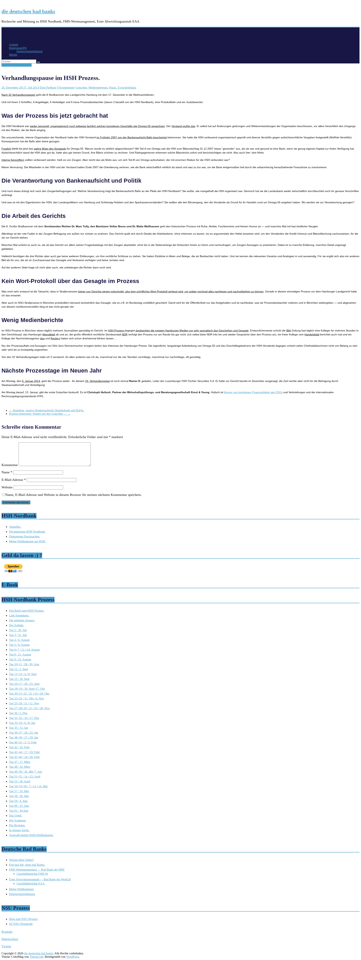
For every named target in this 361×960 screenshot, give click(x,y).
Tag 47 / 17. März (19, 761)
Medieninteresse (98, 87)
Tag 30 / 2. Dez (18, 713)
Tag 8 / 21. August (20, 654)
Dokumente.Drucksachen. (24, 536)
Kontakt (7, 932)
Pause (112, 87)
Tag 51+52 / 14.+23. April (24, 776)
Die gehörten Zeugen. (22, 620)
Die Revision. (17, 825)
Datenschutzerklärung (29, 51)
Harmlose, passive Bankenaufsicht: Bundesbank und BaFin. (46, 410)
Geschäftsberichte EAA (31, 883)
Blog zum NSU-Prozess (23, 919)
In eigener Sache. (19, 830)
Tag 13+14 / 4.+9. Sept (22, 674)
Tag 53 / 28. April (19, 781)
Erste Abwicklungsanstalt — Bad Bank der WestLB (40, 879)
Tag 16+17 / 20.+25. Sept (24, 683)
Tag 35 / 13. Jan (18, 727)
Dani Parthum (48, 87)
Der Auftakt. (16, 625)
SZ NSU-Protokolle (21, 923)
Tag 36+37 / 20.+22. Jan (23, 732)
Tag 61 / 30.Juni (18, 810)
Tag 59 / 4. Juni (18, 801)
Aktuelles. (15, 526)
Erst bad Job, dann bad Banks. (27, 864)
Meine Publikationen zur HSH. (27, 541)
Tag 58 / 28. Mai (19, 796)
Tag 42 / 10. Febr (19, 747)
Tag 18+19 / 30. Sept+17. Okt (27, 688)
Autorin (13, 44)
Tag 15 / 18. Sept (19, 679)
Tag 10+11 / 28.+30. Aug (24, 664)
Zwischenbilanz (127, 87)
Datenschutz (10, 939)
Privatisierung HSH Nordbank (27, 531)
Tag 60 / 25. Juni (19, 805)
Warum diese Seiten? (21, 859)
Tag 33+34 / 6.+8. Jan (22, 722)
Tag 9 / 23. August (20, 659)
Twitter (6, 946)
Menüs (13, 54)
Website (7, 487)
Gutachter (81, 87)
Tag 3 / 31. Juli (18, 635)
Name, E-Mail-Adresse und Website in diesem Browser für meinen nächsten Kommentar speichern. (73, 495)
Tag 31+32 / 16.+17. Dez (17, 65)
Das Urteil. (15, 815)
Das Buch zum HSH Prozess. (26, 610)
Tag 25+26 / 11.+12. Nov (24, 703)
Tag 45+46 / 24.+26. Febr (24, 757)
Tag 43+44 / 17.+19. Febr (24, 752)
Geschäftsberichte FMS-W (32, 873)
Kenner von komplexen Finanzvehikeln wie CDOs (253, 392)
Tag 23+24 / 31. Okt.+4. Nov (26, 698)
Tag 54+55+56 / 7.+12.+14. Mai (28, 786)
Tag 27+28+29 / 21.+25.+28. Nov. (29, 708)
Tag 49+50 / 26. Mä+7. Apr (25, 771)
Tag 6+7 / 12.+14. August (24, 649)
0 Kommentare (66, 87)
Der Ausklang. (17, 820)
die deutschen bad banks (28, 11)
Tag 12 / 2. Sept (18, 669)
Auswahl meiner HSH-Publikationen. (31, 835)
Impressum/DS (18, 48)
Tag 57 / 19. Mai (19, 791)
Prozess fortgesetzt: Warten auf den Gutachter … (40, 413)
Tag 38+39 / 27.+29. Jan (23, 737)
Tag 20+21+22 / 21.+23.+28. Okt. (29, 693)
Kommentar (10, 465)
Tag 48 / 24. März (19, 766)
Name (7, 472)
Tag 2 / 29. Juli (18, 630)
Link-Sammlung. (19, 615)
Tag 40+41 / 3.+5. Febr (23, 742)
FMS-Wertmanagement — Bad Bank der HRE (37, 869)
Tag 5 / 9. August (19, 644)
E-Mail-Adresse (14, 480)
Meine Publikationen (21, 889)
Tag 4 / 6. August (19, 640)
